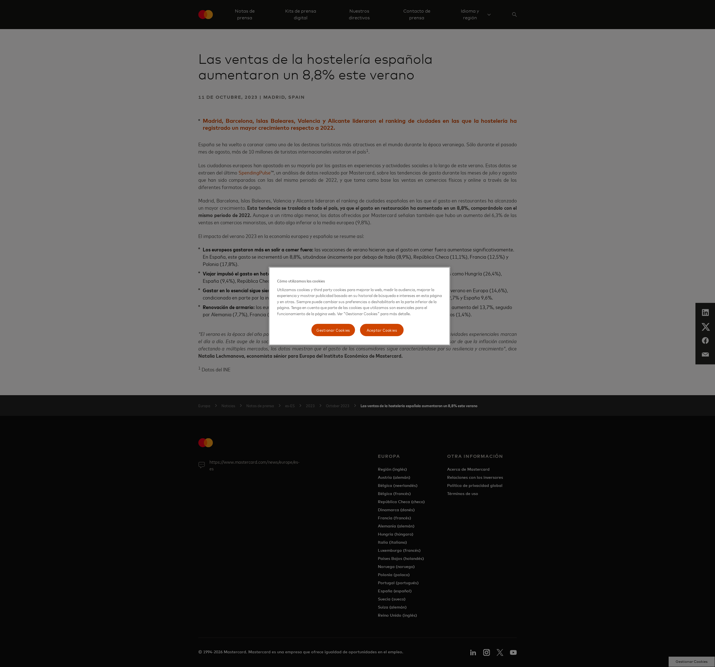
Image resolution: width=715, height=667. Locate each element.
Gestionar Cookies (333, 330)
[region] (359, 306)
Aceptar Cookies (382, 330)
